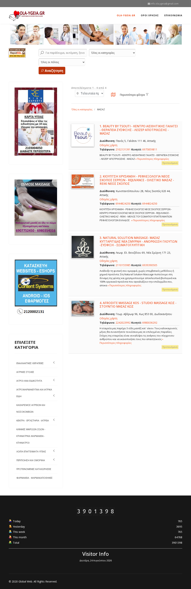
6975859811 (149, 149)
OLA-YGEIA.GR (126, 15)
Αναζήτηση (53, 70)
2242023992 (123, 322)
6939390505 (149, 265)
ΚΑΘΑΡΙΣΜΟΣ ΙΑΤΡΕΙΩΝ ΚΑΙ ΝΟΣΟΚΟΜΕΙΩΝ (30, 408)
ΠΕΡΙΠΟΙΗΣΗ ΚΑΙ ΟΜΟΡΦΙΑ (30, 460)
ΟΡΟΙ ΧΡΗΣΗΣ (150, 15)
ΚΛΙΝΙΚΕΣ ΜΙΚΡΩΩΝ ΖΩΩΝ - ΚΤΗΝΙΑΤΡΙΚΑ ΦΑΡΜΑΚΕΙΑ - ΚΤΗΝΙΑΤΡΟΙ (30, 436)
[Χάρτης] (113, 95)
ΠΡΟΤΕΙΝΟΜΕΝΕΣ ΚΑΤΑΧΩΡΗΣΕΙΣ (33, 469)
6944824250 (123, 203)
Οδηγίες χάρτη (108, 145)
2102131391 (123, 149)
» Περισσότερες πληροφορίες (152, 159)
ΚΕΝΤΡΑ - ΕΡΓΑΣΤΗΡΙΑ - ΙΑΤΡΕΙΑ (32, 420)
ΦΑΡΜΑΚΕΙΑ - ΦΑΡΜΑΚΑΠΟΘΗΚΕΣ (34, 477)
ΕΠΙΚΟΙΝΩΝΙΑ (173, 15)
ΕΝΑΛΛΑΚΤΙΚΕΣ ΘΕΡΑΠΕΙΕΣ (30, 363)
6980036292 (149, 322)
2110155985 (123, 265)
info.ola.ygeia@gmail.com (165, 3)
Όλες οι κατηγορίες (82, 109)
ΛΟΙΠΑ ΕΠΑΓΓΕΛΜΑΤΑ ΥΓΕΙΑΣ (31, 451)
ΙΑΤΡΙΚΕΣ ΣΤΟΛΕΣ (25, 372)
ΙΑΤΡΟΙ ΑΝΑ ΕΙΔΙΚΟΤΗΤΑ (29, 380)
